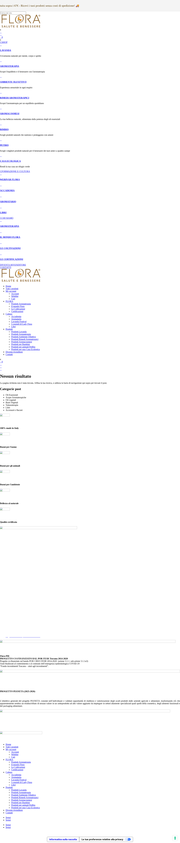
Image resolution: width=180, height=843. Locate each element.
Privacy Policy (12, 626)
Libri (13, 326)
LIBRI (3, 212)
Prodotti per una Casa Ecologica (25, 349)
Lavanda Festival (18, 321)
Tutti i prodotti (12, 288)
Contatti (9, 354)
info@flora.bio (6, 605)
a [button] (0, 29)
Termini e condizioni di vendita (19, 631)
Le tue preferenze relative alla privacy (102, 839)
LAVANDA (5, 50)
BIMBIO (4, 129)
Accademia (16, 316)
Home (8, 286)
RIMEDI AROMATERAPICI (14, 98)
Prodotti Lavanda (19, 331)
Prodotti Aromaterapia (21, 304)
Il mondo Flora (17, 306)
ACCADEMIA (7, 190)
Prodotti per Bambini (20, 344)
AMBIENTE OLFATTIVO (13, 82)
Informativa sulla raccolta (63, 839)
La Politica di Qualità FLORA (19, 634)
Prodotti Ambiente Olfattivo (23, 337)
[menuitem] (90, 29)
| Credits (90, 832)
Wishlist (14, 296)
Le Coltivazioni (18, 309)
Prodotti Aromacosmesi (21, 342)
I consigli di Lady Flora (21, 324)
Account (15, 293)
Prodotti (9, 329)
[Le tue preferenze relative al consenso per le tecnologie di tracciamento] (175, 838)
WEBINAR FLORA (10, 179)
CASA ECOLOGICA (10, 161)
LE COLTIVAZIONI (10, 248)
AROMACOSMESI (9, 113)
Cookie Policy (12, 629)
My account (11, 291)
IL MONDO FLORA (10, 237)
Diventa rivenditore (14, 352)
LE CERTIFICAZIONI (11, 259)
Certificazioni (17, 311)
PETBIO (4, 145)
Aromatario (16, 319)
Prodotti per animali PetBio (23, 347)
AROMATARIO (8, 201)
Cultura (9, 314)
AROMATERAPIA (9, 66)
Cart (13, 299)
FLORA (9, 301)
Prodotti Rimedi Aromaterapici (24, 339)
